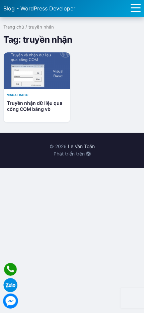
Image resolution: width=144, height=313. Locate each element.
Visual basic (17, 95)
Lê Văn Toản (81, 146)
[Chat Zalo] (10, 285)
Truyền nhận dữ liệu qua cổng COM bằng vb (34, 106)
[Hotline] (10, 269)
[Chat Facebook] (10, 301)
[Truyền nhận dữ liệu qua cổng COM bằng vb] (37, 71)
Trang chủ (13, 27)
